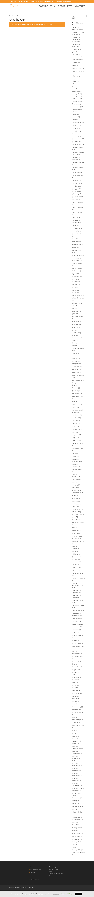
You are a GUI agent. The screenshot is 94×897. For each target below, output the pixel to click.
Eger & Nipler (76, 268)
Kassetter (74, 418)
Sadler (74, 632)
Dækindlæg (75, 242)
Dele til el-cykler (77, 250)
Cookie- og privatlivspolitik (17, 887)
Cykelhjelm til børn (77, 147)
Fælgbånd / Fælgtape (78, 298)
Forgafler (74, 327)
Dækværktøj (75, 247)
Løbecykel (75, 495)
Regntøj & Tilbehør (77, 573)
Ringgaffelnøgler (77, 610)
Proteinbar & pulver (78, 541)
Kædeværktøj (76, 429)
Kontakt (80, 7)
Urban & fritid (76, 833)
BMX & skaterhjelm (77, 84)
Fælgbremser (76, 303)
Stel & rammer (76, 690)
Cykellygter (75, 189)
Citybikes (74, 125)
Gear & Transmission (78, 348)
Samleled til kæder (77, 635)
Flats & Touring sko (77, 316)
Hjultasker (75, 388)
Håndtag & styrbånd (78, 375)
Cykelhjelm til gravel (78, 162)
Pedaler (74, 533)
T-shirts (74, 722)
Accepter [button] (78, 894)
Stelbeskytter (76, 693)
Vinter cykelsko (76, 850)
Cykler (73, 239)
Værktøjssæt (75, 839)
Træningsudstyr (76, 803)
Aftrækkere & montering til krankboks (76, 39)
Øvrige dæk (75, 530)
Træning (74, 801)
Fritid (73, 346)
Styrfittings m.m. (77, 710)
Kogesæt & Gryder (77, 443)
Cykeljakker (75, 180)
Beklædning (75, 76)
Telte (73, 730)
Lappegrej (75, 485)
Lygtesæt (74, 501)
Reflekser (74, 570)
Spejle (73, 682)
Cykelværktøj (75, 231)
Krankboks (75, 456)
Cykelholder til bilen (78, 175)
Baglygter (74, 62)
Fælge (73, 306)
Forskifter (74, 333)
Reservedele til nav (77, 600)
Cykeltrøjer (75, 228)
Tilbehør (74, 736)
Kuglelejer (75, 479)
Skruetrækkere (76, 667)
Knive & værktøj (76, 440)
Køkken (74, 453)
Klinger (74, 438)
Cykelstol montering (78, 207)
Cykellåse (74, 186)
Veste (73, 847)
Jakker (73, 401)
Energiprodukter (77, 295)
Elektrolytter (75, 276)
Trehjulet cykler (76, 806)
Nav (73, 527)
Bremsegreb (75, 94)
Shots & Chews (76, 643)
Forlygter (74, 330)
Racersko (74, 567)
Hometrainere (76, 393)
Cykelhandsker (76, 144)
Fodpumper (75, 321)
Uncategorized (76, 828)
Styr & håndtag (76, 707)
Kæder (74, 426)
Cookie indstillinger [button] (67, 894)
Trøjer (73, 809)
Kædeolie (74, 423)
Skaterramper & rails (78, 646)
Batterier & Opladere (78, 71)
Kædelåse (75, 421)
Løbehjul (74, 498)
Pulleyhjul (75, 551)
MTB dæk (74, 512)
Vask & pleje (75, 836)
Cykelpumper (76, 197)
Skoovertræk (75, 659)
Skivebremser (76, 656)
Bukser (74, 120)
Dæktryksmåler (76, 244)
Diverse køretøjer (77, 255)
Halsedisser (75, 372)
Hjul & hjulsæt (76, 380)
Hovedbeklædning (77, 396)
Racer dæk (75, 562)
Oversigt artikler (34, 879)
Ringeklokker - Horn (78, 605)
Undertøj (74, 830)
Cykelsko (74, 199)
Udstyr (74, 822)
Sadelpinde (75, 627)
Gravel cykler (76, 366)
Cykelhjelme (75, 172)
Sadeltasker (75, 630)
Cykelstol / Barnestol (78, 202)
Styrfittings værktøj (77, 712)
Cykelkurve (75, 183)
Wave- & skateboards (78, 852)
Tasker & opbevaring (78, 725)
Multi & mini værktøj (78, 522)
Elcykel (74, 274)
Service (74, 640)
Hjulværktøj (75, 391)
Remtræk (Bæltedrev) (78, 578)
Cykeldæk (74, 142)
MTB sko (74, 520)
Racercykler (75, 565)
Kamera (74, 407)
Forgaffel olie (76, 324)
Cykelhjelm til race (77, 167)
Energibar (75, 287)
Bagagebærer (76, 59)
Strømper (74, 701)
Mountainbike (76, 509)
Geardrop (75, 354)
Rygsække (75, 621)
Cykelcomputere (77, 139)
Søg (73, 18)
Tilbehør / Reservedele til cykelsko (76, 741)
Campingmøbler (77, 122)
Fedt (73, 309)
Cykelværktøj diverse (78, 234)
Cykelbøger (75, 128)
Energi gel (75, 284)
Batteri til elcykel (77, 68)
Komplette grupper (77, 448)
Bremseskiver (76, 107)
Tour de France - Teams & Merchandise (77, 796)
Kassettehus (75, 415)
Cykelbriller (75, 131)
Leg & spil (75, 488)
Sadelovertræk (76, 624)
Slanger (74, 670)
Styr (73, 704)
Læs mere (56, 894)
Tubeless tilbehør (77, 812)
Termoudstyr (76, 733)
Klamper (74, 432)
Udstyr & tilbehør (77, 825)
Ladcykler (74, 482)
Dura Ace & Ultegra (77, 263)
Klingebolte (75, 435)
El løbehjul (75, 271)
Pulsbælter (75, 554)
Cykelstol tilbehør (77, 212)
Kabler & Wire (76, 404)
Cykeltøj (74, 225)
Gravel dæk (75, 369)
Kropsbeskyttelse (77, 469)
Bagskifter (75, 65)
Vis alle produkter (61, 7)
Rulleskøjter (75, 618)
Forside (43, 7)
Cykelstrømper (76, 217)
